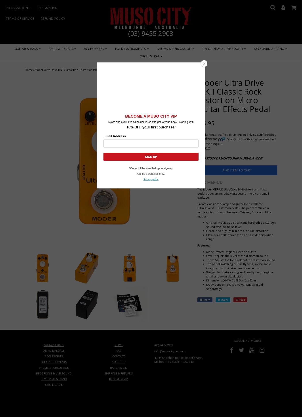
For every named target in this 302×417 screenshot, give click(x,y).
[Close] (204, 63)
